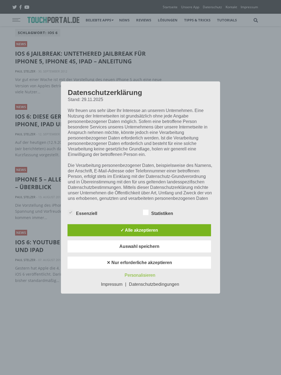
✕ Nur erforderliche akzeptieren (139, 262)
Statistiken (162, 213)
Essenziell (86, 213)
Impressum (111, 284)
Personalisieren (140, 275)
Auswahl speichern (139, 246)
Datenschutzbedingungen (154, 284)
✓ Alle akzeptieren (139, 230)
